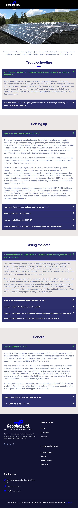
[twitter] (7, 444)
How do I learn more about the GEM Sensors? (22, 397)
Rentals (43, 456)
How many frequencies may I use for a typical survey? (26, 207)
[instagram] (13, 444)
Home (42, 428)
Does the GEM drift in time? (15, 347)
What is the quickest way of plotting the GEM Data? (25, 300)
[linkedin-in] (10, 444)
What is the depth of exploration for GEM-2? (22, 134)
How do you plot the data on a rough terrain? (22, 307)
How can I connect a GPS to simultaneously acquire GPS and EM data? (33, 226)
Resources (44, 465)
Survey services (46, 460)
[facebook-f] (4, 444)
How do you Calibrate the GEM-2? (18, 220)
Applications (44, 433)
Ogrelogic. (68, 503)
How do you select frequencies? (17, 213)
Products (43, 437)
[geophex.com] (12, 4)
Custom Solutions (46, 452)
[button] (39, 73)
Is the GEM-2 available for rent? (17, 404)
